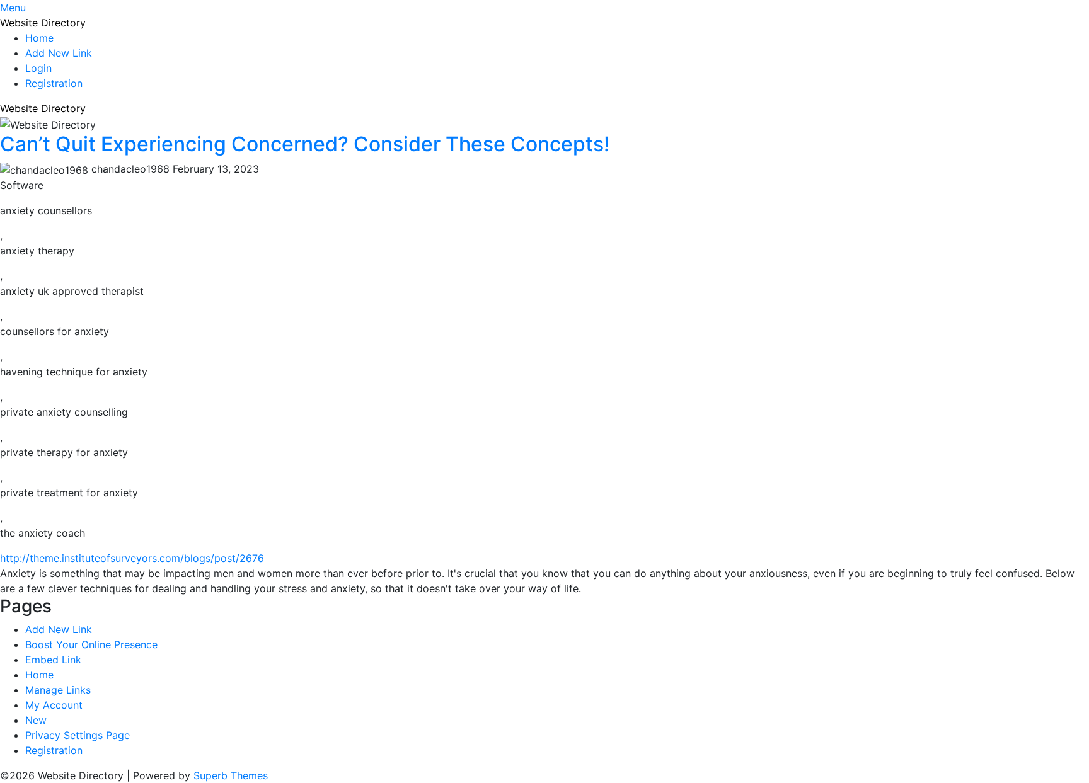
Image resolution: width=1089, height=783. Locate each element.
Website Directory (43, 22)
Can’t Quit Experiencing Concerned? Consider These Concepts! (304, 144)
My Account (54, 705)
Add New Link (58, 53)
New (36, 720)
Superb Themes (230, 775)
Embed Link (53, 659)
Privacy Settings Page (77, 735)
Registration (54, 83)
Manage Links (58, 689)
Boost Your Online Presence (91, 644)
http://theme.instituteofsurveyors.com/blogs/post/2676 (132, 558)
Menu (13, 7)
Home (39, 37)
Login (38, 68)
